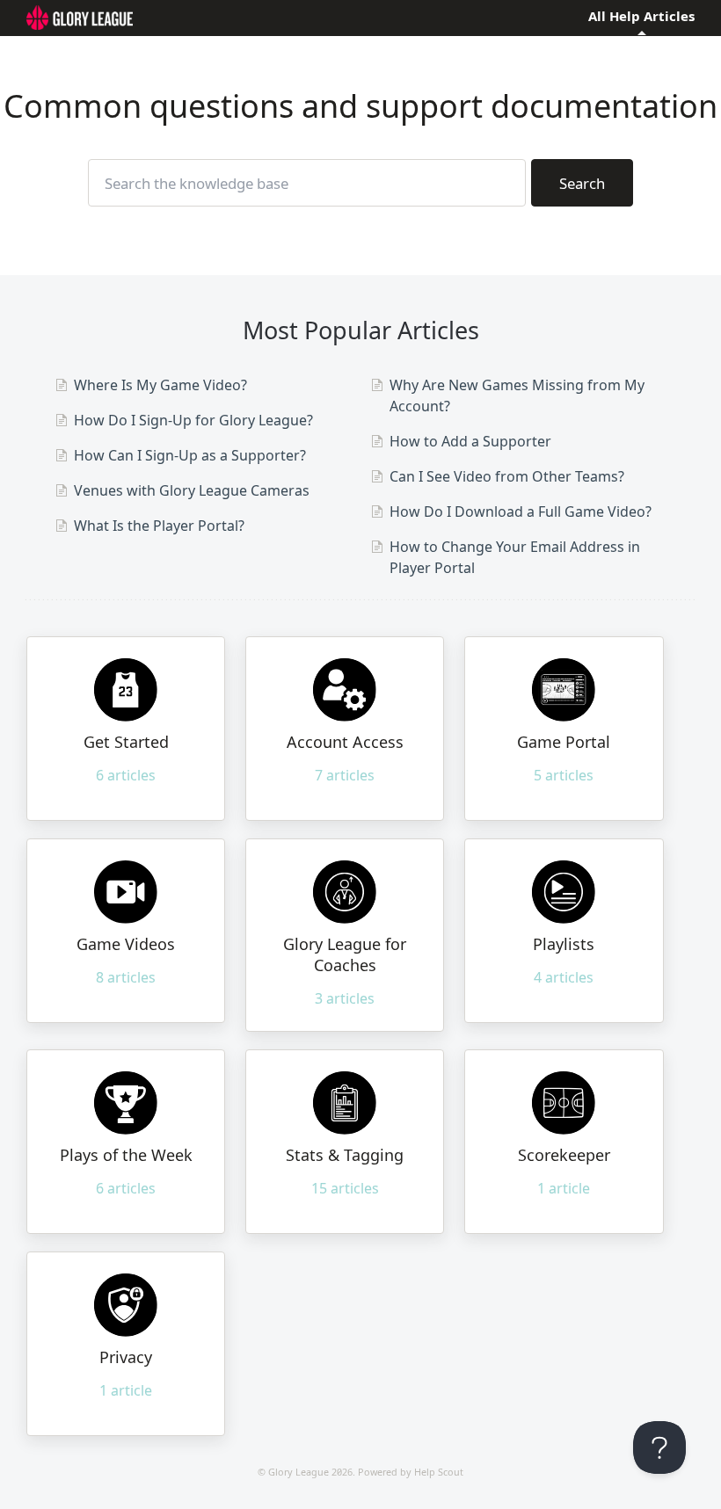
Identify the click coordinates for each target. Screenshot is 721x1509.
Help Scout (438, 1471)
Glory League (298, 1471)
